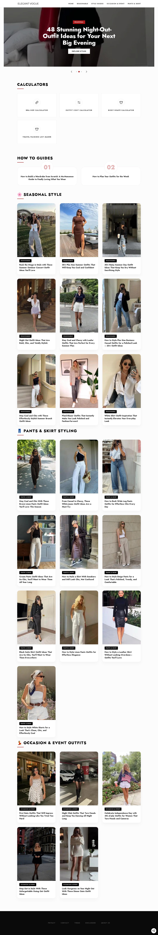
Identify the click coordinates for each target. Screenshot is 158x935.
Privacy (51, 923)
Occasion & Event (116, 4)
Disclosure (90, 923)
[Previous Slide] (71, 72)
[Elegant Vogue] (28, 3)
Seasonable (82, 4)
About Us (105, 923)
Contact (65, 923)
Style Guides (97, 4)
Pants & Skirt (134, 4)
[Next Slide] (86, 72)
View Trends (79, 51)
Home (71, 4)
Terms (77, 923)
